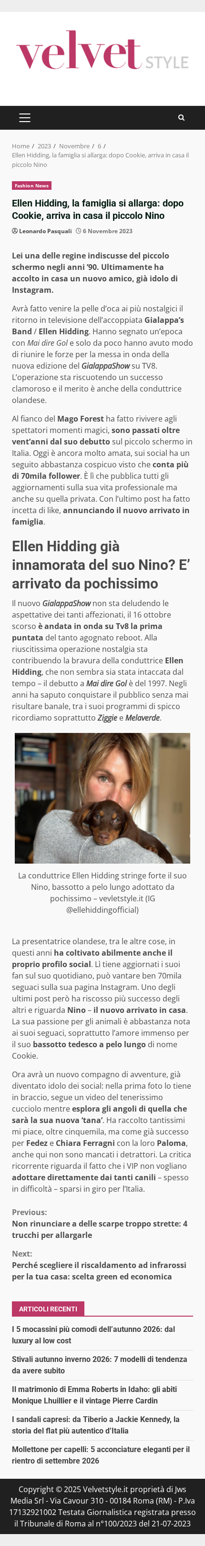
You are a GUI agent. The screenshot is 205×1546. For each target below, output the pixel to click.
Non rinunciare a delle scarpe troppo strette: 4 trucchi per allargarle (99, 1223)
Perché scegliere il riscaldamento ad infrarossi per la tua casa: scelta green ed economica (99, 1265)
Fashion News (32, 185)
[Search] (181, 117)
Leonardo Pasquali (45, 231)
